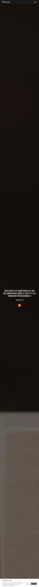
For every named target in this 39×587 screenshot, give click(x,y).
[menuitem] (34, 2)
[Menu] (34, 2)
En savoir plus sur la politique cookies (8, 585)
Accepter (33, 583)
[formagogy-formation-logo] (6, 2)
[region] (19, 583)
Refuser (28, 583)
